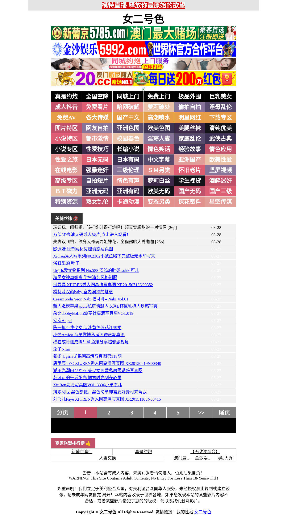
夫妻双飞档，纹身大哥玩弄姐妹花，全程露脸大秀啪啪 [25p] (108, 241)
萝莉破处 (158, 107)
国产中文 (128, 117)
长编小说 (128, 149)
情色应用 (220, 149)
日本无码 (97, 160)
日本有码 (128, 160)
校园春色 (128, 138)
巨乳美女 (220, 96)
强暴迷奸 (97, 170)
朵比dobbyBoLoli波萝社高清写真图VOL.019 (93, 313)
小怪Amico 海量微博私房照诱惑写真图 (89, 334)
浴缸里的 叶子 (66, 263)
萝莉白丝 (158, 181)
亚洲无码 (97, 191)
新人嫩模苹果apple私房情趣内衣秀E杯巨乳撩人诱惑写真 (105, 306)
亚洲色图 (128, 128)
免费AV (66, 117)
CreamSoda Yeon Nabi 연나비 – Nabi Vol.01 (90, 299)
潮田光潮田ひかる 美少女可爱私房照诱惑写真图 (97, 370)
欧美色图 (158, 128)
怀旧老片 (189, 170)
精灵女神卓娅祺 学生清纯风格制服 (85, 277)
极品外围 (189, 96)
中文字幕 (158, 160)
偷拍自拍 (189, 107)
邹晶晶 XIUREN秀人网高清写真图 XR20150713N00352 (103, 284)
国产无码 (189, 191)
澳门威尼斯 (184, 458)
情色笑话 (158, 149)
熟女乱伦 (97, 202)
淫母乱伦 (220, 107)
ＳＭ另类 (158, 170)
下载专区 (220, 117)
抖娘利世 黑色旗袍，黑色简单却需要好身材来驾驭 (100, 392)
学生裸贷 (189, 181)
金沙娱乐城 (205, 458)
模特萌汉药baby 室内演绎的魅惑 (83, 292)
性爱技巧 (97, 149)
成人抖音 (66, 107)
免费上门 (158, 96)
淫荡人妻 (158, 138)
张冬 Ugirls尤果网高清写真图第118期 (87, 356)
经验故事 (189, 149)
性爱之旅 (66, 160)
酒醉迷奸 (220, 181)
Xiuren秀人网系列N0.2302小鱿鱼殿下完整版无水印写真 (104, 256)
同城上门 (128, 96)
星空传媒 (220, 202)
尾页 (224, 412)
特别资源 (66, 202)
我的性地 (184, 512)
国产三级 (220, 191)
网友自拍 (97, 128)
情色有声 (128, 181)
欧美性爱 (220, 160)
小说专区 (66, 149)
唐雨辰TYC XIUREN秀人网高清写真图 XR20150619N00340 (107, 363)
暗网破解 (128, 107)
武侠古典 (220, 138)
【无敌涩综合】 (205, 451)
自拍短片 (97, 181)
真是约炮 (66, 96)
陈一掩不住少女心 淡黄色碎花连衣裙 (87, 327)
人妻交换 (107, 458)
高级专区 (66, 181)
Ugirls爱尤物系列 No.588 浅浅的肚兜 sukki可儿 (96, 270)
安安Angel (62, 320)
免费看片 (97, 107)
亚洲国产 (189, 160)
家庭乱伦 (189, 138)
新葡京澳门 (81, 451)
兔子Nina (61, 349)
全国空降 (97, 96)
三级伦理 (128, 170)
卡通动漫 (128, 202)
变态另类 (158, 202)
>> (201, 412)
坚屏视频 (220, 170)
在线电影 (66, 170)
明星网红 (189, 117)
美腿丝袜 (189, 128)
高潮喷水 (158, 117)
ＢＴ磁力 (66, 191)
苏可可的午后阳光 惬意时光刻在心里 (87, 377)
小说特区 (66, 138)
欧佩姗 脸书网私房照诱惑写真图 (83, 249)
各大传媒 (97, 117)
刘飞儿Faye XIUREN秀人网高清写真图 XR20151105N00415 (107, 399)
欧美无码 (158, 191)
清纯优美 (220, 128)
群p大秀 (225, 458)
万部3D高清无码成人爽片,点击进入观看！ (92, 234)
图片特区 (66, 128)
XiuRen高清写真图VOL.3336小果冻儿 (87, 385)
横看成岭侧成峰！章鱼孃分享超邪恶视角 (91, 342)
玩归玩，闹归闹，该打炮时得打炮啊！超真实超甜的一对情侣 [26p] (115, 227)
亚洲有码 (128, 191)
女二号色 (143, 19)
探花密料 (189, 202)
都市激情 (97, 138)
